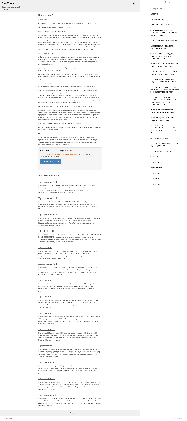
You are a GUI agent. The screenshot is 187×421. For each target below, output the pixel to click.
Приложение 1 (155, 162)
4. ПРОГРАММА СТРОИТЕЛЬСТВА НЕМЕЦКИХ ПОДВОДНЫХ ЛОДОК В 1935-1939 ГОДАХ (163, 32)
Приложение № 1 (47, 181)
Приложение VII (47, 394)
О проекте (65, 413)
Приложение (45, 247)
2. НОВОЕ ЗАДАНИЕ (157, 19)
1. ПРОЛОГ (154, 14)
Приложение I (46, 296)
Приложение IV (46, 345)
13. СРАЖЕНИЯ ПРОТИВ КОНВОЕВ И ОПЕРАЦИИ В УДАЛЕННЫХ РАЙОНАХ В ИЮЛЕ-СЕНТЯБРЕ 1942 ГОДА (164, 89)
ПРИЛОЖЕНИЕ (46, 230)
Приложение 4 (155, 178)
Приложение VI (46, 378)
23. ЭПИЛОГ (154, 157)
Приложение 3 (155, 173)
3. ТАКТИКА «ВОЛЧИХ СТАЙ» (161, 25)
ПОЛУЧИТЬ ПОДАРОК (50, 161)
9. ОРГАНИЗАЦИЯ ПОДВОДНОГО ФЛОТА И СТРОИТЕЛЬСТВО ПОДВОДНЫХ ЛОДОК (162, 56)
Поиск (167, 2)
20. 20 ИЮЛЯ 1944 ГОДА (159, 138)
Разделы (73, 413)
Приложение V (46, 362)
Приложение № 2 (47, 198)
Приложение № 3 (47, 214)
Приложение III (46, 329)
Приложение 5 (155, 184)
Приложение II (46, 312)
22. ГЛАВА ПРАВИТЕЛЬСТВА (161, 151)
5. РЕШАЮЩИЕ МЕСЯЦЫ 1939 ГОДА (163, 40)
